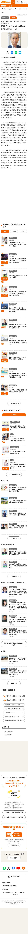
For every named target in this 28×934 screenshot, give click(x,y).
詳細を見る (13, 845)
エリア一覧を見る (14, 474)
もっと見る (13, 403)
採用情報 (5, 889)
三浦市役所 (8, 735)
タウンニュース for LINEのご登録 (13, 812)
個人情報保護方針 (8, 892)
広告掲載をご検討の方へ (10, 886)
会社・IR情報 (6, 882)
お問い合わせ (15, 876)
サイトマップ (14, 894)
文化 (20, 9)
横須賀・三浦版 (6, 6)
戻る (3, 12)
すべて (3, 9)
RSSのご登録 (13, 858)
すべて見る (14, 538)
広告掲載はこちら (10, 712)
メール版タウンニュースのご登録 (13, 817)
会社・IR (17, 2)
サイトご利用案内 (20, 892)
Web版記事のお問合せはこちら (14, 720)
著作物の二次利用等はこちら (13, 709)
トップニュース (12, 9)
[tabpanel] (14, 40)
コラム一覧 (13, 683)
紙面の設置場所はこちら (12, 716)
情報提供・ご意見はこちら (12, 705)
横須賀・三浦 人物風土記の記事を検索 (13, 644)
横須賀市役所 (9, 731)
